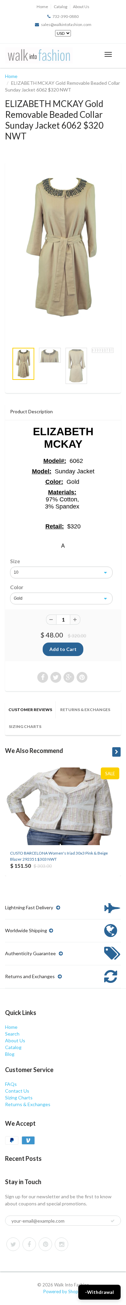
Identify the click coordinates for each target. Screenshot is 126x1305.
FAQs (11, 1084)
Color (16, 587)
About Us (81, 6)
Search (12, 1034)
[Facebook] (29, 1244)
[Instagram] (61, 1244)
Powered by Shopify (63, 1291)
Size (15, 561)
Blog (9, 1054)
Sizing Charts (25, 726)
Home (42, 6)
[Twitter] (13, 1244)
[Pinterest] (45, 1244)
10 (16, 572)
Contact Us (17, 1091)
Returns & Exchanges (85, 709)
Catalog (60, 6)
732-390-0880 (65, 16)
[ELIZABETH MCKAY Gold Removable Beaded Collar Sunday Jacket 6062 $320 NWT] (63, 247)
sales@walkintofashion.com (66, 24)
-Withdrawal (99, 1292)
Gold (18, 598)
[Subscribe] (112, 1221)
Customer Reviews (30, 709)
